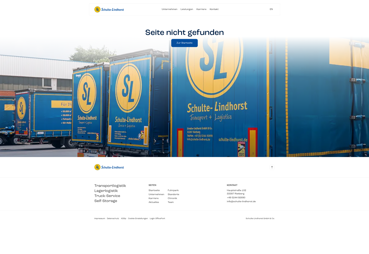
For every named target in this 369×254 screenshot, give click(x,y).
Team (171, 202)
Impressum (99, 219)
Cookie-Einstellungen (138, 219)
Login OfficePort (157, 219)
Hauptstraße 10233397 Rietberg (236, 192)
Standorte (173, 194)
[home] (109, 9)
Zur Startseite (184, 43)
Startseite (154, 190)
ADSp (123, 219)
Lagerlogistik (106, 191)
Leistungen (187, 9)
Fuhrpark (173, 190)
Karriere (201, 9)
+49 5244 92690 (236, 198)
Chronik (172, 198)
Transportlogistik (110, 186)
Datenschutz (113, 219)
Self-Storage (105, 201)
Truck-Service (107, 196)
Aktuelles (154, 202)
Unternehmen (169, 9)
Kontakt (214, 9)
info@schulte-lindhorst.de (241, 201)
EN (271, 9)
